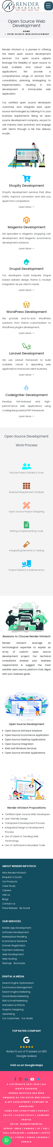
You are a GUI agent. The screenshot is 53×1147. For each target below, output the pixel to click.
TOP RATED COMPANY (26, 1031)
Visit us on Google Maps (26, 1065)
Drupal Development (26, 268)
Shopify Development (26, 185)
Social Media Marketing (15, 996)
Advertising (8, 1014)
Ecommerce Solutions (14, 941)
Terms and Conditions (20, 1111)
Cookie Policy (25, 1115)
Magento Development (26, 227)
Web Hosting (9, 958)
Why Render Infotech (14, 872)
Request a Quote (12, 877)
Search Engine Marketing (16, 992)
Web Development (13, 954)
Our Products (9, 881)
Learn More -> (26, 207)
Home (26, 31)
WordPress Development (26, 311)
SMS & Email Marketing (14, 1000)
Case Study (8, 886)
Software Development (15, 932)
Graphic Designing (12, 1009)
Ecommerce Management (17, 987)
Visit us (6, 894)
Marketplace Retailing (14, 936)
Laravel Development (26, 353)
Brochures (19, 963)
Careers (6, 890)
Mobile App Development (16, 928)
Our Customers (10, 1018)
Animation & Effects (13, 1005)
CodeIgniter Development (26, 395)
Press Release (10, 908)
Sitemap (7, 963)
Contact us (8, 903)
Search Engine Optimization (18, 983)
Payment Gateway (13, 950)
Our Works (27, 1018)
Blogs (5, 899)
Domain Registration (13, 945)
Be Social (25, 908)
